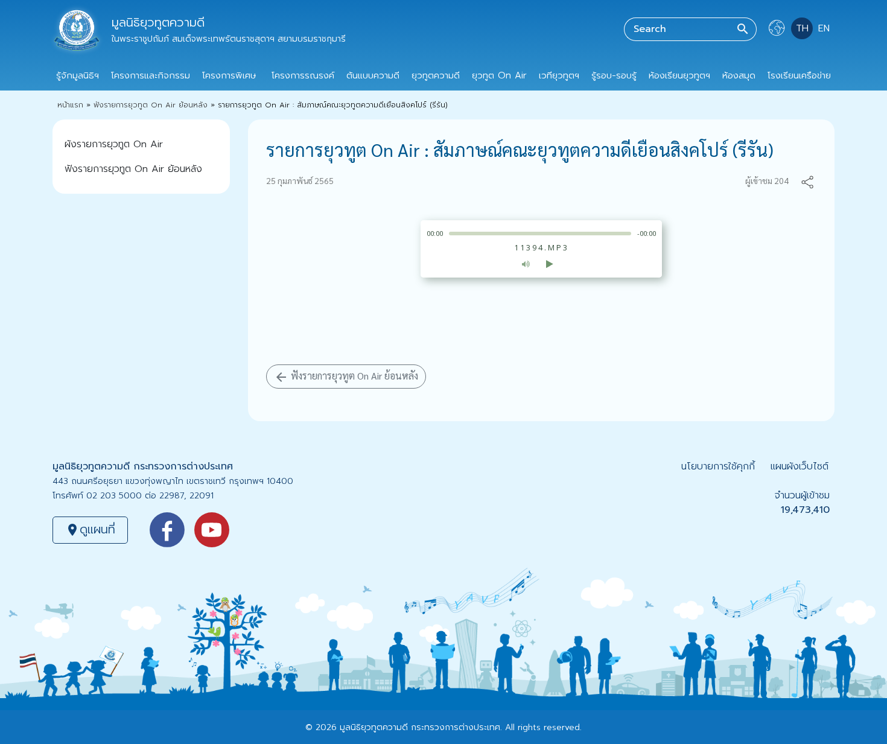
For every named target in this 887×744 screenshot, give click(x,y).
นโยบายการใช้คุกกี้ (718, 466)
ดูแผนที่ (90, 529)
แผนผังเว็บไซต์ (799, 466)
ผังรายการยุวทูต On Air (114, 144)
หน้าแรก (70, 105)
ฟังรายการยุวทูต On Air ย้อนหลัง (151, 105)
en (824, 28)
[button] (807, 180)
